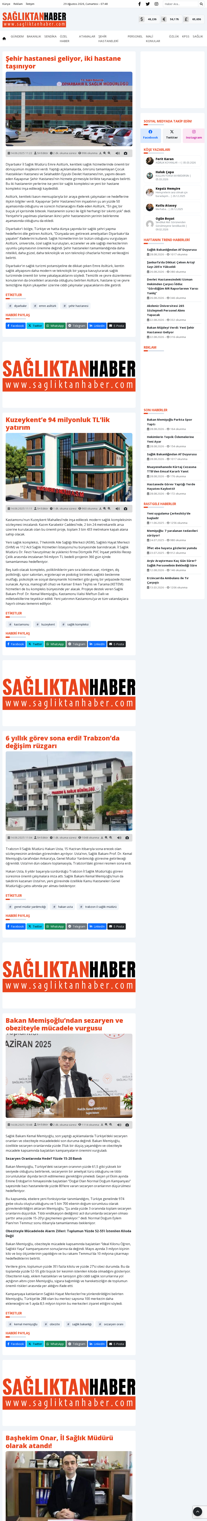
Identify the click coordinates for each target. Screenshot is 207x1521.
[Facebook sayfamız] (140, 4)
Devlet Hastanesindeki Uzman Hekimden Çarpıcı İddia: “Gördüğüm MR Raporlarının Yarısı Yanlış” (172, 286)
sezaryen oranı (111, 1324)
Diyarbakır (18, 306)
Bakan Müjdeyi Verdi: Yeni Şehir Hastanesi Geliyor (170, 329)
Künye (6, 4)
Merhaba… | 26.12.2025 (169, 209)
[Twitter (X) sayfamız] (147, 4)
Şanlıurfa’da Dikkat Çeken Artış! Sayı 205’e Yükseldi (171, 264)
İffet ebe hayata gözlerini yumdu (172, 548)
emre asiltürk (45, 306)
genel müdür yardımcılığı (27, 907)
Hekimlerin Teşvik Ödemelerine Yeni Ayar (170, 439)
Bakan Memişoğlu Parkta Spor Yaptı (169, 421)
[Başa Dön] (197, 1511)
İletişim (30, 4)
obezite (52, 1324)
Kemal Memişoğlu (23, 1324)
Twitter (172, 137)
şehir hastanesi (76, 306)
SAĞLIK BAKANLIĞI (79, 1324)
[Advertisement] (69, 375)
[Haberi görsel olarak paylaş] (125, 153)
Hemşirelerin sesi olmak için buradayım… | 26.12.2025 (172, 194)
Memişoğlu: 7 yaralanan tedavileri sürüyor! (172, 533)
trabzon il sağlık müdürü (98, 907)
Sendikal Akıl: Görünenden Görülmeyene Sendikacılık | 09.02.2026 (171, 226)
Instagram (194, 137)
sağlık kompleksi (75, 624)
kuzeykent (46, 624)
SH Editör (42, 153)
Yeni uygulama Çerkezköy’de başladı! (168, 515)
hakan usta (63, 907)
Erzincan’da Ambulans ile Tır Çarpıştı (168, 580)
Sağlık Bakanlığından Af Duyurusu (172, 249)
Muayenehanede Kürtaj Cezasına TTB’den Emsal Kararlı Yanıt (171, 469)
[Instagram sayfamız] (156, 4)
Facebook (150, 137)
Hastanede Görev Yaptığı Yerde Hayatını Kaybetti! (171, 486)
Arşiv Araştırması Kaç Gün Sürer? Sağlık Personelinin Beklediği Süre (172, 563)
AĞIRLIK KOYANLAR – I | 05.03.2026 (176, 162)
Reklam (18, 4)
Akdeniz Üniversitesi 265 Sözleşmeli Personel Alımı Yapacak (166, 310)
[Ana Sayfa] (34, 19)
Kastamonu (19, 624)
